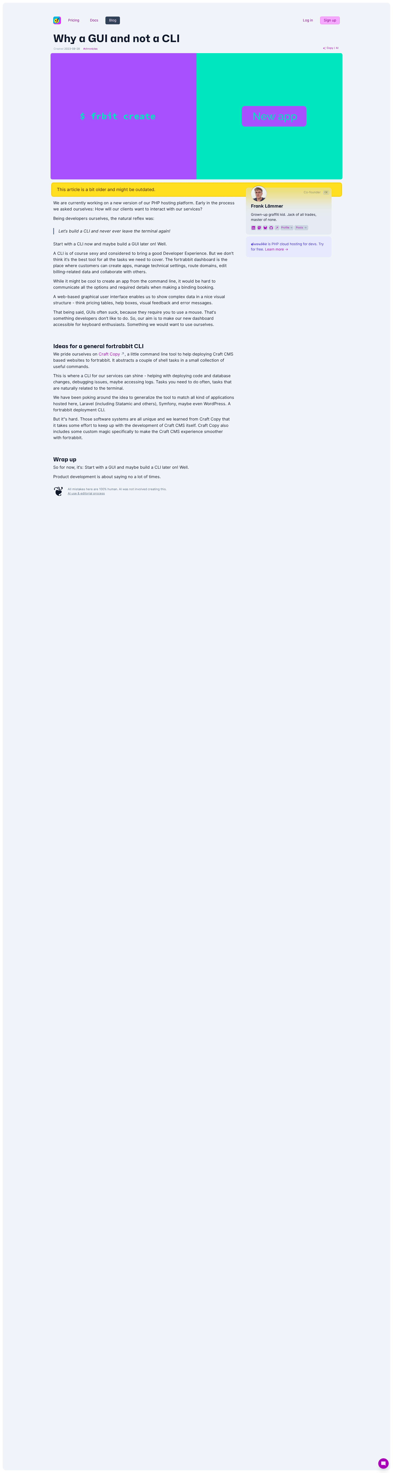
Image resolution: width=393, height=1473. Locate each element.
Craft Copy (112, 354)
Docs (94, 20)
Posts (301, 227)
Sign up (330, 20)
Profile (286, 227)
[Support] (383, 1463)
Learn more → (276, 249)
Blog (112, 20)
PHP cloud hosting (287, 244)
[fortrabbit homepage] (57, 20)
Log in (308, 20)
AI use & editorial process (86, 493)
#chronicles (90, 48)
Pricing (73, 20)
